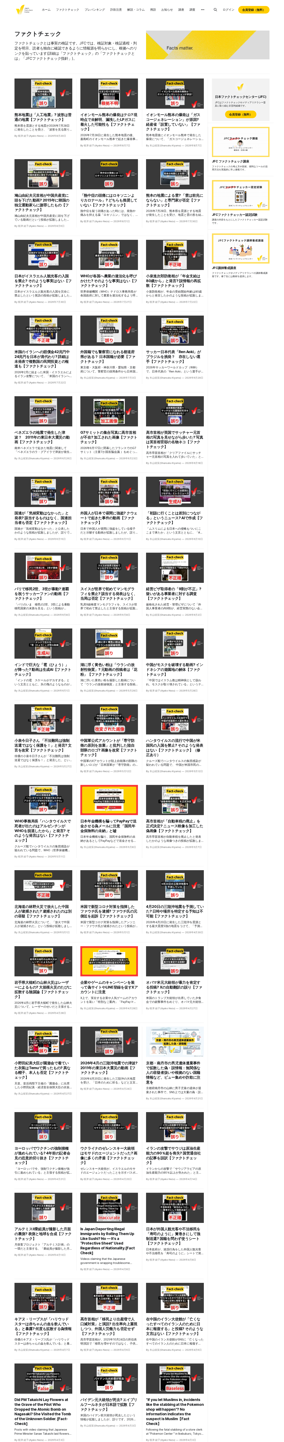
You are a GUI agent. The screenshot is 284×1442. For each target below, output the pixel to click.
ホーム (46, 9)
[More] (203, 10)
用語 (153, 9)
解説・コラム (136, 9)
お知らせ (167, 9)
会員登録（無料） (253, 10)
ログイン (228, 9)
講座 (181, 9)
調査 (192, 9)
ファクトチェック (67, 9)
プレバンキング (95, 9)
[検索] (215, 10)
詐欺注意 (116, 9)
